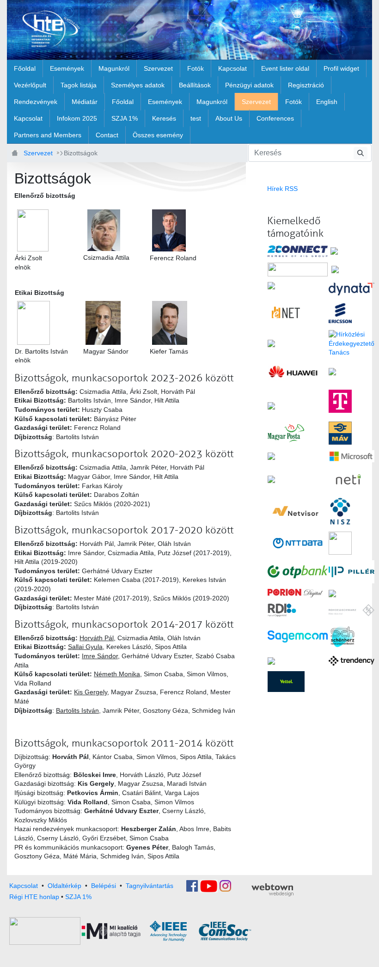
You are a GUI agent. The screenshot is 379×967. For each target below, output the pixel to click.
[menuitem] (25, 68)
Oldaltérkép (64, 885)
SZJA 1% (78, 896)
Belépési (103, 885)
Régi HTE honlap (34, 896)
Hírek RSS (282, 188)
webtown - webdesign (272, 889)
